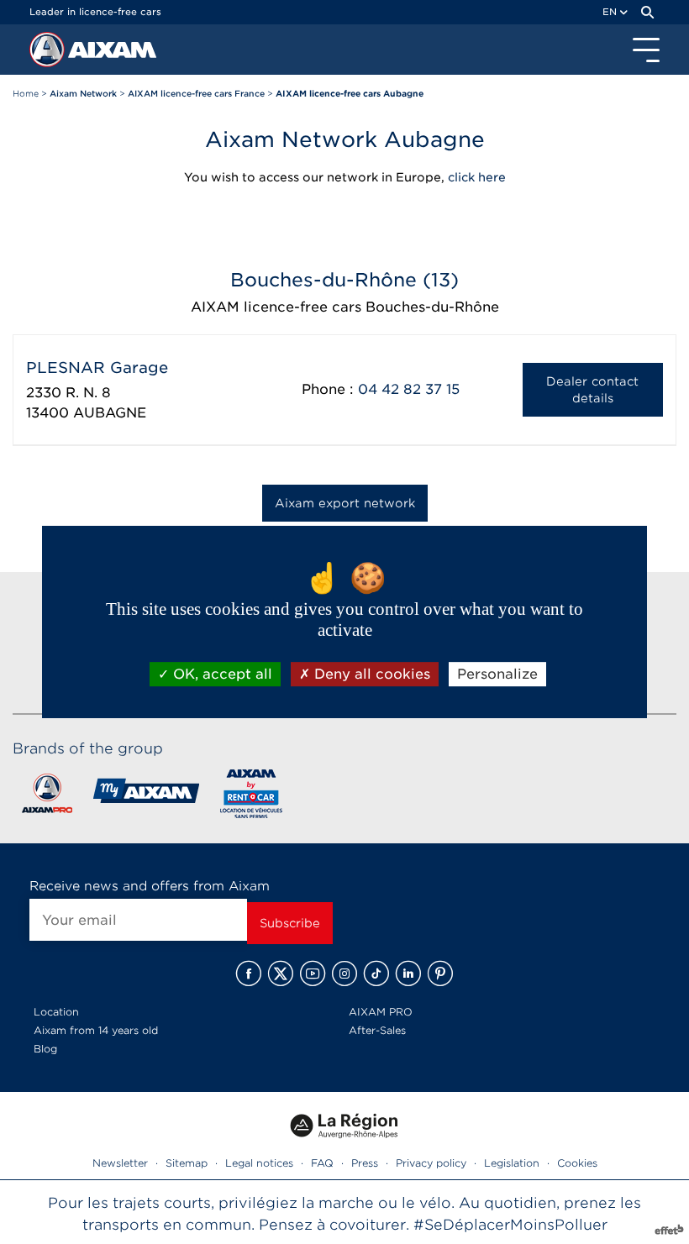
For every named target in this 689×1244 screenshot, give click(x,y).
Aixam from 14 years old (96, 1030)
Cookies (577, 1163)
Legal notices (259, 1163)
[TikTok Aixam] (376, 973)
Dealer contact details (592, 390)
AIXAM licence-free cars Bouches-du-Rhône (345, 307)
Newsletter (120, 1163)
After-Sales (377, 1030)
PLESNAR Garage (97, 367)
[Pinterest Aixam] (440, 973)
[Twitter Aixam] (280, 973)
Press (364, 1163)
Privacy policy (431, 1163)
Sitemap (187, 1163)
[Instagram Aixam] (344, 973)
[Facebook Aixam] (248, 973)
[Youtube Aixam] (312, 973)
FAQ (322, 1163)
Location (56, 1011)
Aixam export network (345, 503)
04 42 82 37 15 (409, 389)
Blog (45, 1048)
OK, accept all (220, 674)
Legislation (511, 1163)
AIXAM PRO (381, 1011)
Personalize (497, 674)
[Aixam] (48, 54)
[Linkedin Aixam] (408, 973)
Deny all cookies (370, 674)
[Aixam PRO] (46, 797)
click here (477, 177)
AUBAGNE (109, 413)
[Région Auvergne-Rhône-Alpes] (344, 1143)
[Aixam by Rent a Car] (251, 796)
